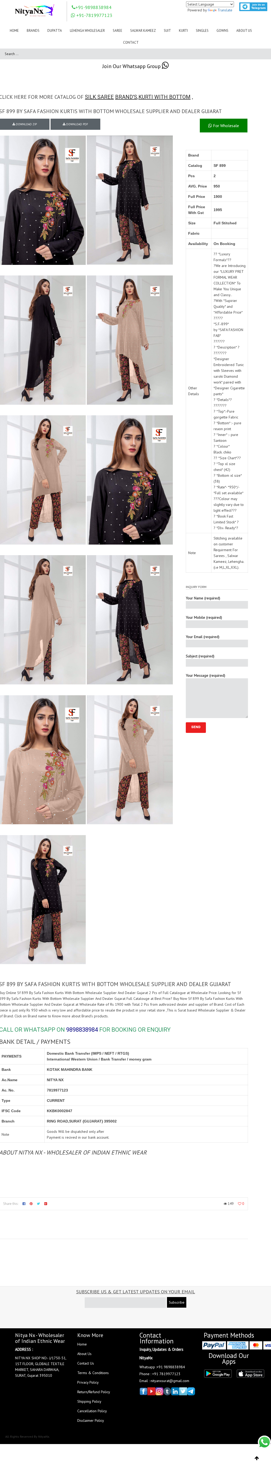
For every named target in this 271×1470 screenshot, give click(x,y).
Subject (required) (200, 656)
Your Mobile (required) (204, 617)
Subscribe (176, 1302)
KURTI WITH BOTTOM (164, 97)
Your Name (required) (203, 598)
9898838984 (82, 1029)
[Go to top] (257, 1458)
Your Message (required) (205, 675)
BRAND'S (126, 97)
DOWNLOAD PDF (76, 124)
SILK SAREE (99, 97)
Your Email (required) (202, 636)
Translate (225, 10)
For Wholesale (225, 125)
